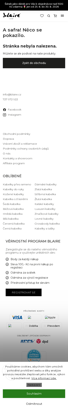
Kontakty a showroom (17, 158)
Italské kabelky (44, 204)
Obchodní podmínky (16, 134)
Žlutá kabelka (43, 199)
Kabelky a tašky (45, 228)
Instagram (14, 114)
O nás (6, 153)
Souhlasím (34, 393)
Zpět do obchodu (34, 63)
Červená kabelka (14, 223)
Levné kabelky (44, 218)
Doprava (8, 138)
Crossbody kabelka (47, 223)
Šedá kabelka (11, 204)
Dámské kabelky (45, 184)
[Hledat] (49, 16)
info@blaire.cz (12, 94)
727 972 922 (10, 99)
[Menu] (62, 16)
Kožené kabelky (13, 194)
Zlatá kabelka (43, 189)
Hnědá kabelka (12, 213)
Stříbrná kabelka (45, 194)
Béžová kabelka (13, 209)
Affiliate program (14, 163)
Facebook (14, 109)
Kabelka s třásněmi (15, 199)
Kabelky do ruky (13, 189)
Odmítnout (34, 404)
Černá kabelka (12, 228)
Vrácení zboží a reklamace (20, 143)
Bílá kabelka (11, 218)
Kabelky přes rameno (17, 184)
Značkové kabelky (46, 213)
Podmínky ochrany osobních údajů (26, 148)
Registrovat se (24, 292)
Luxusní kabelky (45, 209)
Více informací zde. (44, 378)
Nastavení (34, 384)
